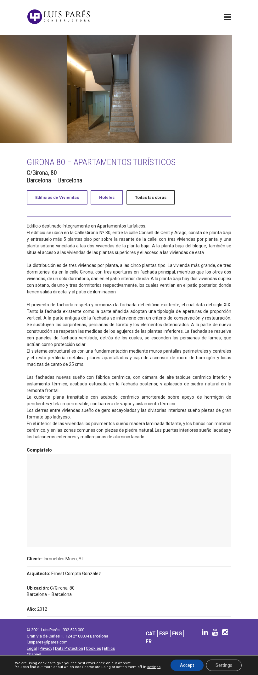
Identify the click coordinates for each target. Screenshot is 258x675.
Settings (224, 665)
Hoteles (107, 197)
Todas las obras (150, 197)
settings (153, 667)
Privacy (46, 648)
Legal (32, 648)
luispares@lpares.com (47, 642)
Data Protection (69, 648)
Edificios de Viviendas (57, 197)
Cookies (93, 648)
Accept (187, 665)
